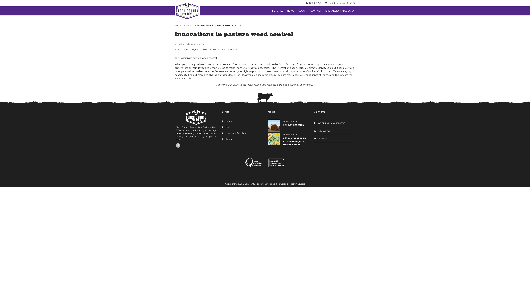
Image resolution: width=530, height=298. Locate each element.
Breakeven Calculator (340, 11)
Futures (277, 11)
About (302, 11)
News (290, 11)
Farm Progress (191, 49)
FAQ (228, 127)
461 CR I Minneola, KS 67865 (341, 3)
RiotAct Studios (297, 184)
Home (178, 25)
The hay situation (293, 125)
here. (235, 49)
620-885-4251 (315, 3)
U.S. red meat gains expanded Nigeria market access (294, 141)
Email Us (322, 138)
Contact (315, 11)
